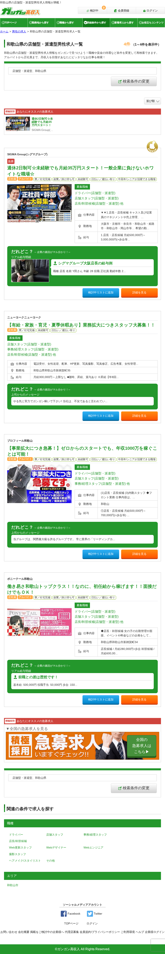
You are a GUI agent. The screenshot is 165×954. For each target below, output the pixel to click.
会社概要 (23, 931)
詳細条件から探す (96, 22)
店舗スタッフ (54, 834)
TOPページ (11, 22)
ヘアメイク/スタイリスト (25, 860)
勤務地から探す (40, 22)
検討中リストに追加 (100, 292)
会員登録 (123, 10)
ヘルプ (140, 931)
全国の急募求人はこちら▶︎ (141, 746)
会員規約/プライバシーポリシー (100, 931)
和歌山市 (12, 885)
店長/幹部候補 (18, 841)
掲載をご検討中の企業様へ (47, 931)
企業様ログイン (155, 931)
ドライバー (16, 834)
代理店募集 (72, 931)
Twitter (97, 913)
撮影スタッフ (17, 854)
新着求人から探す (124, 22)
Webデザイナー (56, 847)
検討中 (97, 9)
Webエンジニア (93, 847)
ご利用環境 (128, 931)
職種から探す (67, 22)
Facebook (73, 913)
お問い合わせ (8, 931)
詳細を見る (139, 292)
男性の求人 (19, 31)
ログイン (152, 10)
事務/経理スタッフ (95, 834)
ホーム (4, 31)
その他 (50, 860)
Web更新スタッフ (20, 847)
